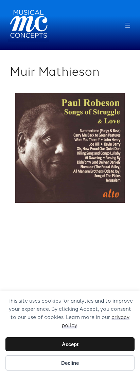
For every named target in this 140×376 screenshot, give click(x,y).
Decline (70, 363)
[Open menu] (128, 25)
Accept (70, 344)
